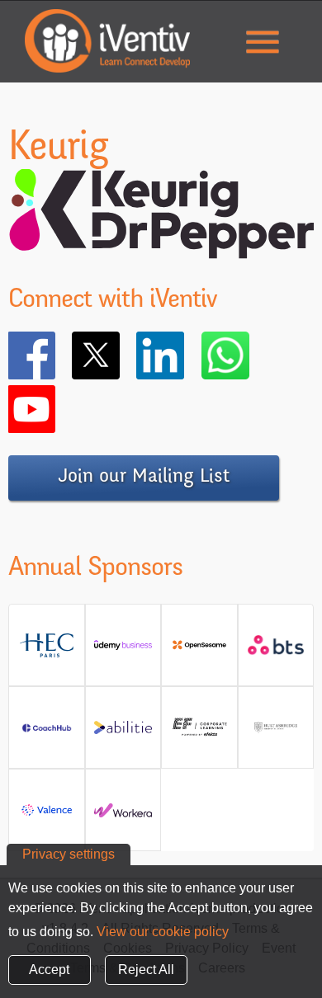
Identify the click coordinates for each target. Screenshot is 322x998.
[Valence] (46, 816)
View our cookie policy (163, 932)
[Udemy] (123, 651)
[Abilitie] (123, 734)
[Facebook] (55, 355)
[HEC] (46, 651)
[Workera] (123, 816)
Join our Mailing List (144, 477)
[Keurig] (161, 249)
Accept (49, 970)
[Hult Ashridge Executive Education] (276, 734)
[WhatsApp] (249, 355)
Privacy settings (68, 854)
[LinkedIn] (184, 355)
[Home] (107, 41)
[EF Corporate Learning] (199, 734)
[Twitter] (120, 355)
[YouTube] (55, 409)
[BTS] (276, 651)
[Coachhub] (46, 734)
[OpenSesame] (199, 651)
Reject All (146, 970)
